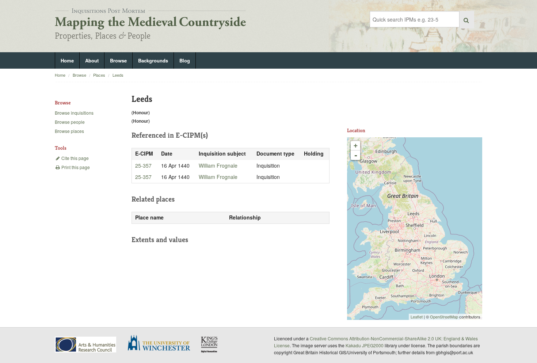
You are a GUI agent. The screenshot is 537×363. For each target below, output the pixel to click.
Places (99, 75)
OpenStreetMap (444, 317)
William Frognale (218, 165)
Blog (184, 60)
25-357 (143, 165)
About (92, 60)
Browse (118, 60)
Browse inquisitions (74, 113)
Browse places (69, 131)
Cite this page (74, 158)
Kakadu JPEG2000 (365, 345)
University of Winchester (162, 343)
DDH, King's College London (209, 344)
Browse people (70, 122)
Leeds (118, 75)
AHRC (86, 344)
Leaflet (417, 317)
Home (67, 60)
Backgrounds (153, 60)
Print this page (75, 167)
